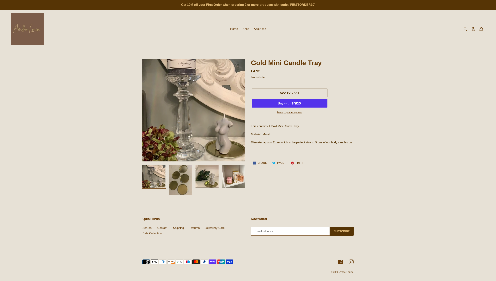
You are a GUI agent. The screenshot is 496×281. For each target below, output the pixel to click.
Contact (162, 227)
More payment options (289, 112)
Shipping (178, 227)
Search (147, 227)
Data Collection (152, 233)
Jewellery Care (215, 227)
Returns (195, 227)
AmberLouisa (346, 272)
